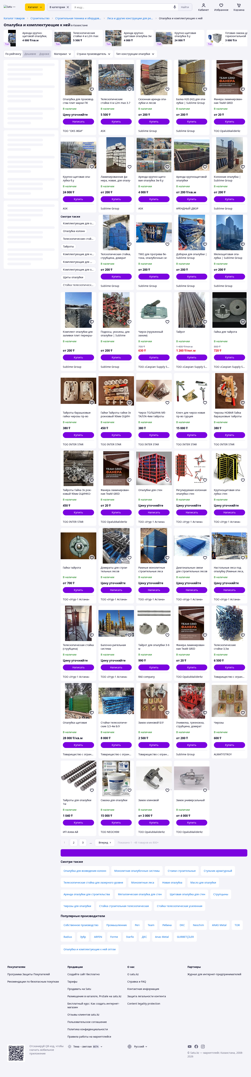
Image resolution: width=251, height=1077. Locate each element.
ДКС (144, 937)
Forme (114, 937)
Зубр (83, 937)
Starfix (130, 937)
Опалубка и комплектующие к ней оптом (90, 949)
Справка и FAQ (136, 981)
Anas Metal (162, 937)
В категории (57, 7)
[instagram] (203, 1046)
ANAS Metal (219, 925)
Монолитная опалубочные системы (137, 870)
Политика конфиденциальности (87, 1029)
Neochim (198, 925)
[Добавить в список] (92, 89)
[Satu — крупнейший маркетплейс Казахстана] (12, 7)
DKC (182, 925)
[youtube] (189, 1046)
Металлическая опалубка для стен (140, 894)
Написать (78, 121)
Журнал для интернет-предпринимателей (214, 974)
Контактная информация (143, 989)
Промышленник (116, 925)
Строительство (40, 18)
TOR (237, 925)
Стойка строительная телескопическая (124, 906)
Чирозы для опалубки (77, 906)
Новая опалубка (172, 882)
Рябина (167, 925)
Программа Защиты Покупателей (28, 974)
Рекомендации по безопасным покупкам (33, 981)
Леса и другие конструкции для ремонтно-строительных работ (130, 18)
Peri (137, 925)
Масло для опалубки (203, 882)
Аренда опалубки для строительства (87, 894)
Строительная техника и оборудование (78, 18)
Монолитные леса (142, 882)
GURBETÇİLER (185, 937)
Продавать (74, 989)
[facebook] (196, 1046)
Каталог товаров (14, 18)
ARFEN (98, 937)
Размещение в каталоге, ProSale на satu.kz (94, 996)
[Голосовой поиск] (175, 7)
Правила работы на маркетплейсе (89, 1036)
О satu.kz (133, 974)
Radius (68, 937)
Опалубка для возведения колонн (85, 870)
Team (151, 925)
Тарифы (72, 981)
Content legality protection (143, 1003)
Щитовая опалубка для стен (187, 894)
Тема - (82, 1046)
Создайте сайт (76, 974)
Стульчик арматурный (218, 870)
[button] (116, 122)
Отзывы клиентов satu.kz (83, 1014)
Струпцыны (220, 894)
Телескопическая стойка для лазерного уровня (93, 882)
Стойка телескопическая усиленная (179, 906)
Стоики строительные (182, 870)
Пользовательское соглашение (87, 1022)
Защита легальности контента (146, 996)
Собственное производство (81, 925)
